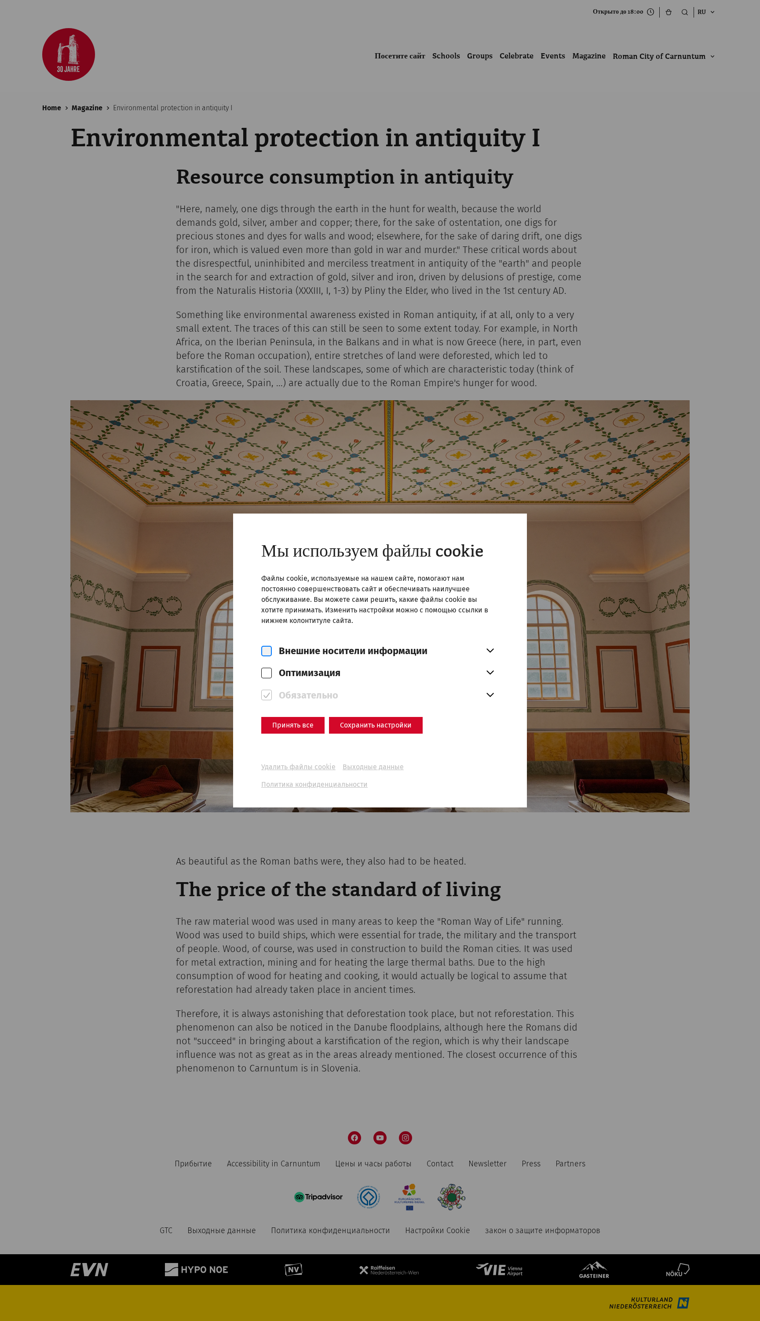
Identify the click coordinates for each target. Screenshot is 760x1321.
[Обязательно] (266, 695)
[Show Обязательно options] (490, 695)
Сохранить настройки (376, 725)
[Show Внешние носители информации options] (490, 651)
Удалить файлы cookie (298, 767)
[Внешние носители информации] (266, 651)
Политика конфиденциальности (314, 784)
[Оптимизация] (266, 673)
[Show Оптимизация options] (490, 673)
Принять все (293, 725)
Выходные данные (373, 767)
